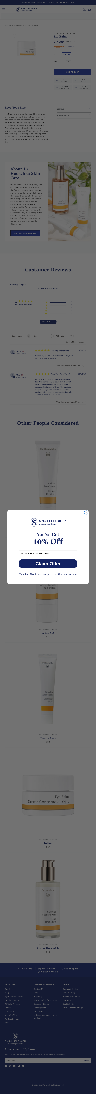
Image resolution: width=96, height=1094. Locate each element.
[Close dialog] (86, 512)
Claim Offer (48, 563)
